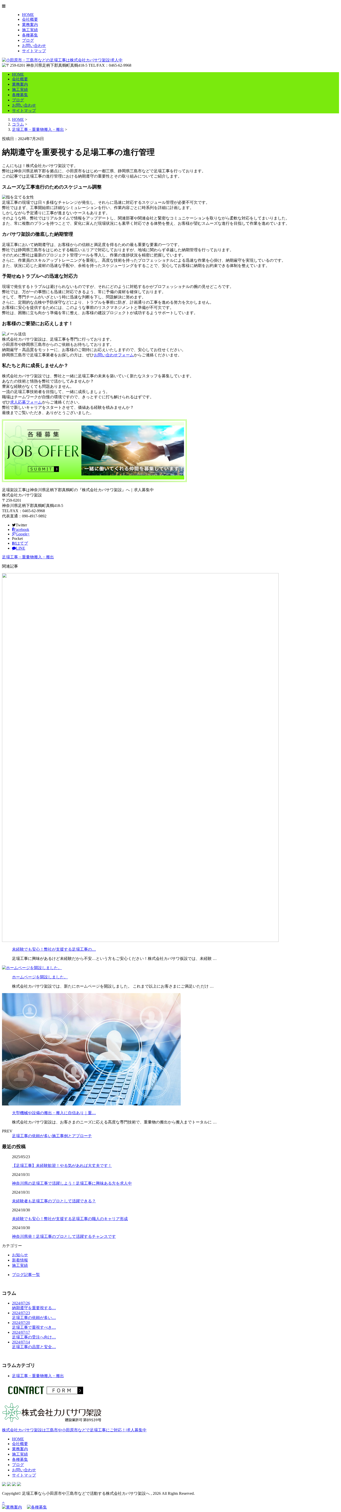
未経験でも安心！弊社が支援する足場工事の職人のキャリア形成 (70, 1219)
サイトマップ (34, 51)
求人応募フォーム (26, 402)
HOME (28, 14)
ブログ (28, 40)
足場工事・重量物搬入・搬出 (38, 129)
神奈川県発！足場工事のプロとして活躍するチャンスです (64, 1236)
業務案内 (30, 24)
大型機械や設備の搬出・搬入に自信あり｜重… (54, 1113)
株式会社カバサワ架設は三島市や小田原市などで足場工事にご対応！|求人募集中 (74, 1430)
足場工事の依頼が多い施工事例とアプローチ (52, 1136)
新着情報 (20, 1260)
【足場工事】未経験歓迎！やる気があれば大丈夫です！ (62, 1165)
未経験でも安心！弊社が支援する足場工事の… (54, 949)
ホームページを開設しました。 (40, 977)
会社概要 (30, 19)
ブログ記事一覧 (26, 1275)
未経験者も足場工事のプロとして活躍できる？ (54, 1201)
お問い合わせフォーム (114, 355)
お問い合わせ (34, 45)
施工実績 (30, 30)
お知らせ (20, 1255)
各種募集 (30, 35)
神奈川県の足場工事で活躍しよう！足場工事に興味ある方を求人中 (72, 1183)
